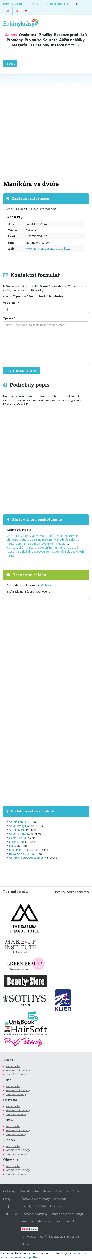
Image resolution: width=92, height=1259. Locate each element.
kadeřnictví (13, 1066)
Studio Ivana (17, 830)
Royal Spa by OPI (20, 854)
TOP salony (39, 45)
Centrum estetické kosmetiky (28, 858)
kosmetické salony (18, 1070)
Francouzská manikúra (21, 547)
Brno (7, 1080)
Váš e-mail (10, 303)
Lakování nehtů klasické (52, 544)
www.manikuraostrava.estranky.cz (48, 248)
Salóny (11, 34)
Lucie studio (17, 842)
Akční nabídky (72, 39)
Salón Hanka (17, 838)
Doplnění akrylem (67, 536)
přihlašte (45, 585)
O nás (76, 1191)
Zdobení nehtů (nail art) (53, 547)
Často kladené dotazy (35, 1199)
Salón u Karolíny (19, 834)
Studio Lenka (17, 822)
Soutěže (50, 39)
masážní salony (16, 1074)
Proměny (15, 39)
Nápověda (60, 1199)
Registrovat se (59, 4)
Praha (8, 1060)
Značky (45, 34)
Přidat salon (14, 4)
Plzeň (8, 1120)
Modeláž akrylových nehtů (37, 536)
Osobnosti (28, 34)
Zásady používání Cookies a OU (42, 1206)
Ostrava (10, 1100)
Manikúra (13, 536)
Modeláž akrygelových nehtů (34, 551)
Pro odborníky (29, 1191)
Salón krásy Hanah (21, 826)
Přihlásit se (36, 4)
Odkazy (41, 1221)
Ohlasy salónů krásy (55, 1191)
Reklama (27, 1221)
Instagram (55, 1221)
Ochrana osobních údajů (67, 1214)
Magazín (19, 45)
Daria (12, 845)
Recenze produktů (70, 34)
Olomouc (11, 1160)
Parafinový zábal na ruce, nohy (35, 539)
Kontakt (70, 1221)
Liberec (9, 1140)
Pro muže (33, 39)
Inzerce (65, 45)
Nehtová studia (19, 530)
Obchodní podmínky (34, 1214)
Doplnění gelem (26, 544)
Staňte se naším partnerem (71, 892)
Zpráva (8, 318)
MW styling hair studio (23, 850)
